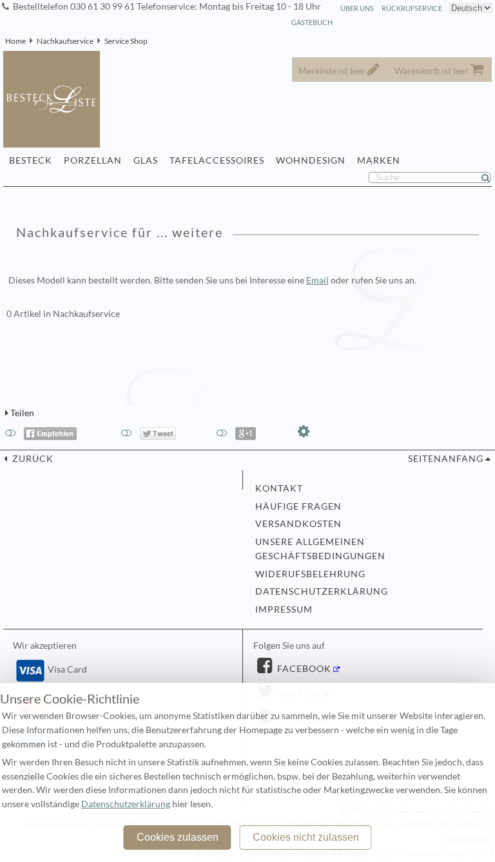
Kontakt (279, 488)
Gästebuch (312, 22)
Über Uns (357, 8)
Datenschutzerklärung (321, 591)
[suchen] (491, 178)
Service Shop (126, 41)
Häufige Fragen (298, 506)
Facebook (303, 669)
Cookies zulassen (177, 837)
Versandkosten (298, 524)
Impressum (284, 609)
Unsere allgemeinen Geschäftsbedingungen (320, 549)
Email (317, 280)
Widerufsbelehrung (310, 574)
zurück (31, 459)
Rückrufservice (412, 8)
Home (15, 41)
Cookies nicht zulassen (306, 837)
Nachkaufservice (65, 41)
